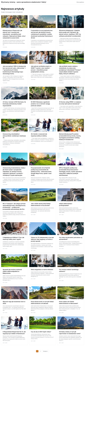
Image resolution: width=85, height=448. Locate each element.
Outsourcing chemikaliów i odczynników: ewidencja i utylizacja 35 (14, 136)
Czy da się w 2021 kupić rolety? (41, 332)
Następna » (45, 351)
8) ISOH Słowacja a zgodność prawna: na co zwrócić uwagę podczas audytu (40, 103)
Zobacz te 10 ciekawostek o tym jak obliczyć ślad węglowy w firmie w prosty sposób (42, 239)
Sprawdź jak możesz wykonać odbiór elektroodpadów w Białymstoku (12, 271)
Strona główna (80, 2)
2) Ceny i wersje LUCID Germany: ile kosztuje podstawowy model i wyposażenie (14, 103)
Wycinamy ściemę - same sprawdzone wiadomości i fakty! (23, 2)
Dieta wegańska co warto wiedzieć (42, 269)
